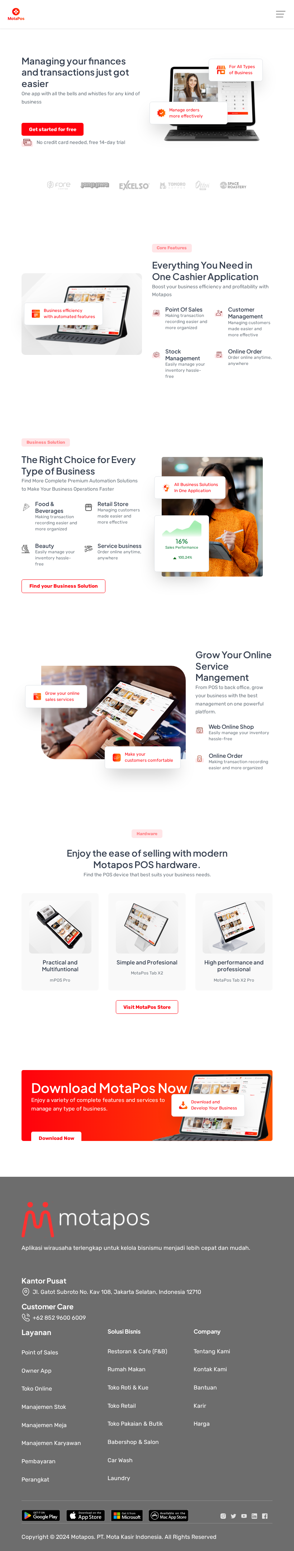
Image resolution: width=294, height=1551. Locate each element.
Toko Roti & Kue (128, 1387)
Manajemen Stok (44, 1406)
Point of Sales (40, 1352)
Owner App (37, 1370)
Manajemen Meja (44, 1425)
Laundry (119, 1478)
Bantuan (205, 1387)
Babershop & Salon (133, 1442)
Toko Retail (122, 1405)
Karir (200, 1405)
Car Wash (120, 1460)
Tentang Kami (212, 1351)
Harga (202, 1423)
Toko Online (37, 1388)
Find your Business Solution (63, 586)
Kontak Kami (210, 1369)
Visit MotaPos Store (147, 1007)
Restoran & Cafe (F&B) (137, 1351)
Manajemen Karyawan (51, 1443)
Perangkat (35, 1479)
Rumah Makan (127, 1369)
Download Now (56, 1138)
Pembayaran (39, 1461)
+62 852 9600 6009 (59, 1317)
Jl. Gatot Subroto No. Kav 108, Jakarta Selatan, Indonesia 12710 (117, 1292)
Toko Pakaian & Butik (135, 1423)
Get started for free (52, 129)
